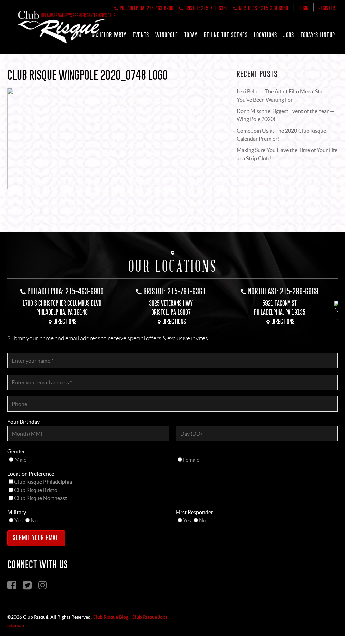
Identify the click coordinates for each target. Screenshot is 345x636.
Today (190, 35)
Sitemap (15, 625)
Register (326, 8)
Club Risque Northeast (40, 498)
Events (141, 35)
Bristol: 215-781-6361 (206, 8)
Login (303, 8)
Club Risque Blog (110, 617)
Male (20, 460)
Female (191, 460)
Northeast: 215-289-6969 (263, 8)
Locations (265, 35)
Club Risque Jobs (149, 617)
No (34, 520)
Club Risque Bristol (36, 490)
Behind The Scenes (226, 35)
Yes (18, 520)
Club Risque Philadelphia (43, 482)
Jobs (288, 35)
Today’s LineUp (318, 35)
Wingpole (166, 35)
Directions (65, 321)
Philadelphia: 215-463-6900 (147, 8)
